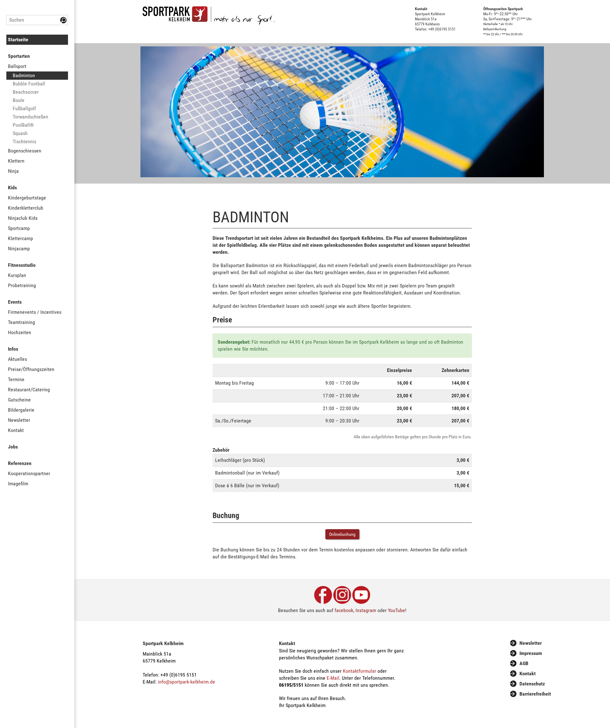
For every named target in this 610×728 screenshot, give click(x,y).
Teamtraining (21, 322)
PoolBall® (23, 125)
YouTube (396, 610)
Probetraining (22, 285)
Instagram (366, 610)
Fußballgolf (24, 108)
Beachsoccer (26, 92)
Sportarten (19, 56)
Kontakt (16, 430)
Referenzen (19, 463)
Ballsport (17, 66)
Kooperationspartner (29, 473)
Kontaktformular (359, 671)
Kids (12, 188)
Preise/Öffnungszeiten (31, 369)
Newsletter (19, 420)
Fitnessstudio (22, 265)
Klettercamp (20, 238)
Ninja (13, 171)
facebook (344, 610)
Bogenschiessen (24, 151)
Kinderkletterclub (25, 208)
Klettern (16, 161)
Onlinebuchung (342, 534)
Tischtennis (24, 141)
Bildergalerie (21, 410)
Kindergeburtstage (27, 198)
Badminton (24, 75)
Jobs (13, 447)
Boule (18, 100)
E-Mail (333, 678)
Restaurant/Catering (29, 390)
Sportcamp (19, 228)
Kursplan (17, 275)
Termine (16, 379)
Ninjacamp (19, 249)
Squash (20, 133)
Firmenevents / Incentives (34, 312)
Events (15, 302)
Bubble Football (29, 84)
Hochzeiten (19, 332)
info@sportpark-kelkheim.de (186, 682)
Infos (13, 349)
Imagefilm (18, 484)
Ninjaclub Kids (22, 218)
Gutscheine (19, 400)
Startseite (18, 40)
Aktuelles (17, 359)
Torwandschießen (30, 117)
